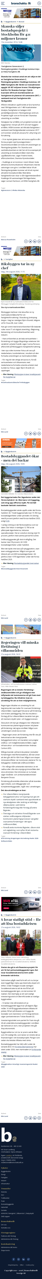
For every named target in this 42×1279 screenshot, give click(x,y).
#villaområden (6, 841)
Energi (3, 1174)
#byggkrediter (6, 1064)
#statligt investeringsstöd (22, 1064)
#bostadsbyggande (8, 569)
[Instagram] (18, 1259)
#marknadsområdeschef (10, 382)
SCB (7, 521)
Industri (3, 1181)
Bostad (21, 22)
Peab (3, 1201)
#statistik (24, 569)
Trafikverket (5, 1198)
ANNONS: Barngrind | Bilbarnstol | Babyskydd (17, 1213)
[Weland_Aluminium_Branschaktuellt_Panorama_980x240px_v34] (21, 13)
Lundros (9, 1155)
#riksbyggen (25, 382)
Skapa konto (5, 1250)
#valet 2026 (34, 838)
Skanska (4, 1192)
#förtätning (5, 838)
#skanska (21, 190)
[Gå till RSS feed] (39, 241)
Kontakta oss (5, 1228)
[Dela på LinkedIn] (35, 241)
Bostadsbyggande (7, 1204)
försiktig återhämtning (24, 1047)
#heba (14, 190)
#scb (18, 569)
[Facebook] (13, 1259)
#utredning (24, 838)
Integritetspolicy (13, 1265)
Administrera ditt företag (9, 1239)
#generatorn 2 (6, 190)
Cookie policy (30, 1265)
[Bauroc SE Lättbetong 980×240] (21, 443)
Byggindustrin (10, 22)
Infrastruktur (5, 1184)
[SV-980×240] (21, 629)
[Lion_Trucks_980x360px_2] (21, 904)
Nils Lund (4, 432)
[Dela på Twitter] (30, 241)
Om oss (4, 1225)
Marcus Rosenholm (8, 240)
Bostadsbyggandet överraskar (26, 563)
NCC (2, 1195)
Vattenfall (4, 1207)
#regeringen (15, 838)
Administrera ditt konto (9, 1247)
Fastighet (9, 259)
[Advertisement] (21, 214)
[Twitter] (28, 1259)
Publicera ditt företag (8, 1236)
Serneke (4, 1210)
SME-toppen (5, 1216)
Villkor (22, 1265)
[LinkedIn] (23, 1259)
